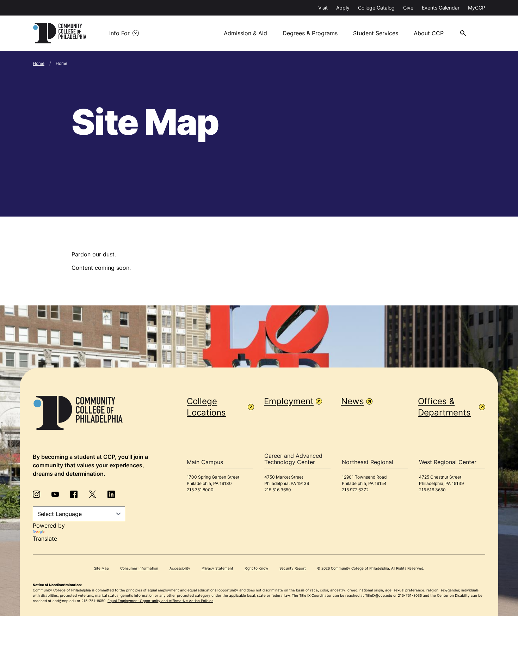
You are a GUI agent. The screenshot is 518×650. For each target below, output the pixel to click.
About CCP (429, 33)
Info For (119, 33)
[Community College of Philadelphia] (60, 33)
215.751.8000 (200, 489)
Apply (343, 8)
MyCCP (476, 8)
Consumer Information (139, 568)
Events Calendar (441, 8)
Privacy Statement (217, 568)
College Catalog (376, 8)
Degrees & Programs (310, 33)
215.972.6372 (355, 489)
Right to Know (256, 568)
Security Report (292, 568)
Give (408, 8)
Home (38, 63)
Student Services (375, 33)
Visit (323, 8)
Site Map (101, 568)
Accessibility (179, 568)
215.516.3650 (277, 489)
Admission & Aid (245, 33)
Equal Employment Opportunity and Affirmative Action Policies (160, 601)
